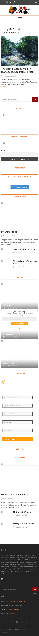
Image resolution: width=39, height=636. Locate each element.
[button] (19, 311)
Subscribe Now (19, 323)
